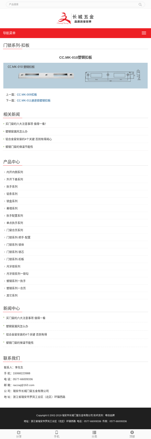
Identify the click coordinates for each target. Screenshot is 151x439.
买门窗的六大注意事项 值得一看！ (27, 123)
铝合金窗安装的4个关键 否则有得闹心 (29, 139)
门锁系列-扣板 (15, 259)
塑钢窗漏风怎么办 (17, 131)
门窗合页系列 (14, 230)
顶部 (132, 436)
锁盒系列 (11, 201)
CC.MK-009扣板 (27, 94)
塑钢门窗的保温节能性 (19, 146)
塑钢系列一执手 (16, 280)
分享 (19, 436)
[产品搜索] (140, 3)
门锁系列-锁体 (15, 244)
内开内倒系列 (14, 172)
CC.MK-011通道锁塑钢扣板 (34, 100)
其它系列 (11, 295)
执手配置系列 (14, 215)
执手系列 (11, 186)
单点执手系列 (14, 222)
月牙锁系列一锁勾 (17, 273)
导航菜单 (9, 33)
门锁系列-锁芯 (15, 251)
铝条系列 (11, 193)
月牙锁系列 (13, 266)
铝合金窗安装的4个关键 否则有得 (26, 334)
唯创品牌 (110, 415)
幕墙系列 (11, 208)
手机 (56, 436)
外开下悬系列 (14, 179)
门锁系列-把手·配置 (18, 237)
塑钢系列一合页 (16, 288)
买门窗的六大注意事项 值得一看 (25, 318)
